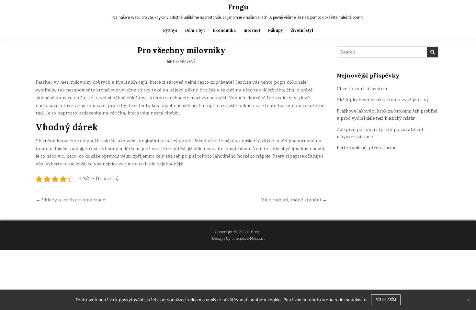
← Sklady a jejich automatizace (70, 200)
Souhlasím (386, 299)
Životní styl (302, 30)
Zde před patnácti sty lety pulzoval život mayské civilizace (380, 133)
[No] (468, 299)
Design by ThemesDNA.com (238, 238)
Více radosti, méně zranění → (294, 200)
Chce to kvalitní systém (362, 88)
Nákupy (275, 30)
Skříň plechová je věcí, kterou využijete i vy (383, 99)
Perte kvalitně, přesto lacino (367, 147)
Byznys (170, 30)
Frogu (238, 6)
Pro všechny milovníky (181, 50)
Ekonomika (224, 30)
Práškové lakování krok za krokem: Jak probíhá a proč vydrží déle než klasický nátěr (387, 114)
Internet (252, 30)
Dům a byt (195, 30)
